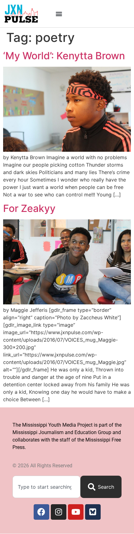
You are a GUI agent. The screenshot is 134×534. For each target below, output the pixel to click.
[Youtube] (76, 512)
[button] (59, 13)
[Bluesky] (93, 512)
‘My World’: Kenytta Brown (64, 56)
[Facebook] (41, 512)
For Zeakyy (29, 208)
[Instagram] (58, 512)
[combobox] (46, 487)
